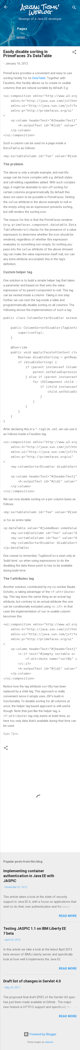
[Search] (74, 8)
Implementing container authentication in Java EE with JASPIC (28, 876)
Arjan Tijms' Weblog (40, 9)
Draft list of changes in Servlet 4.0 (32, 981)
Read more (68, 916)
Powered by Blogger (42, 1034)
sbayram (49, 1042)
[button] (74, 53)
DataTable (39, 78)
